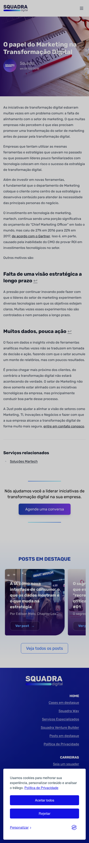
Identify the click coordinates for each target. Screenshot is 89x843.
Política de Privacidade (41, 787)
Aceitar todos (44, 800)
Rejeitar (44, 813)
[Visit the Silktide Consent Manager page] (74, 827)
